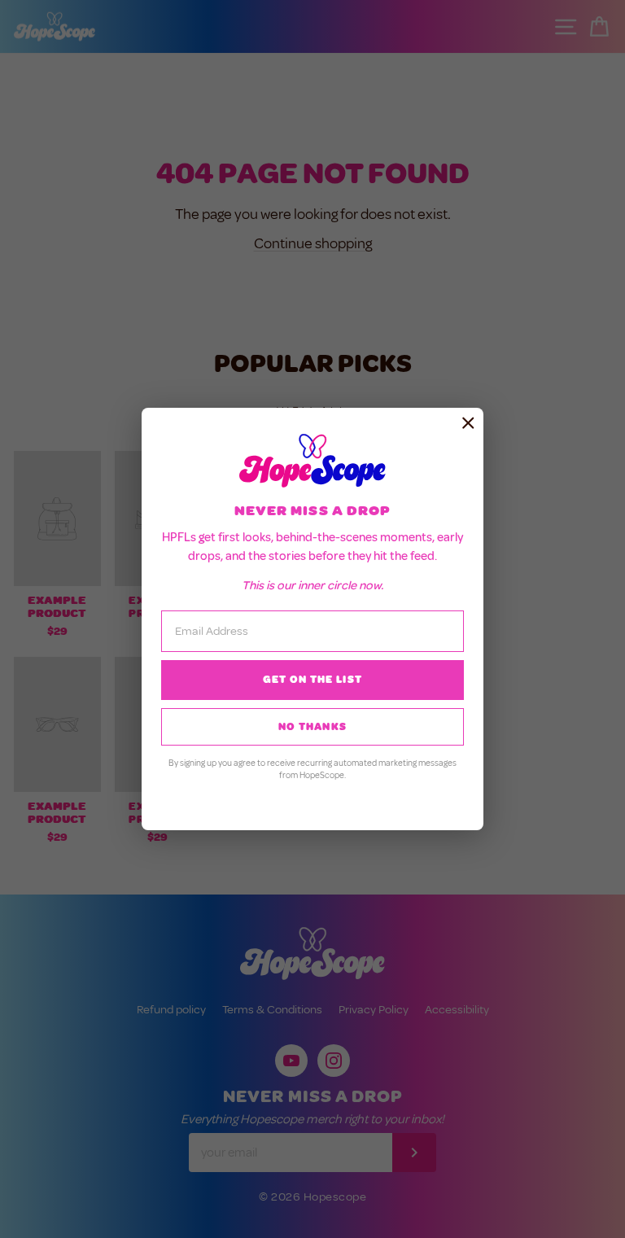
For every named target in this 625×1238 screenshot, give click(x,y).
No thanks (312, 726)
